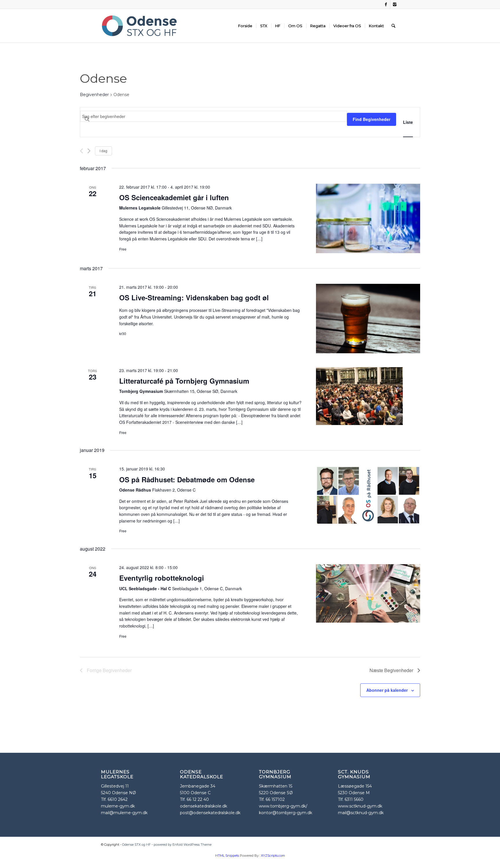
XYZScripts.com (273, 856)
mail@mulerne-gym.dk (124, 812)
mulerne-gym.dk (118, 806)
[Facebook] (386, 4)
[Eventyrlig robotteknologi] (368, 593)
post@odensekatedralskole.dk (210, 812)
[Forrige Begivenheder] (81, 151)
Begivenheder (94, 94)
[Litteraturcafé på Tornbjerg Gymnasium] (368, 396)
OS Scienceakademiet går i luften (174, 197)
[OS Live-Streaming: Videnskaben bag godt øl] (368, 318)
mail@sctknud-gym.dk (361, 812)
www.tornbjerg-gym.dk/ (283, 806)
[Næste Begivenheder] (89, 151)
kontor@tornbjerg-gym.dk (285, 812)
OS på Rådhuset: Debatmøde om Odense (187, 479)
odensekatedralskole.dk (203, 806)
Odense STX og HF (136, 845)
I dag (103, 150)
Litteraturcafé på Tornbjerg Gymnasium (184, 381)
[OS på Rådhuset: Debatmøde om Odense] (368, 495)
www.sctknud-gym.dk (360, 806)
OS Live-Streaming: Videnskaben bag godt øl (194, 297)
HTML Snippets (227, 856)
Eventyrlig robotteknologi (161, 578)
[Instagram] (394, 4)
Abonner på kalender (387, 690)
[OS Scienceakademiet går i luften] (368, 218)
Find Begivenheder (371, 119)
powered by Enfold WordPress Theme (183, 845)
